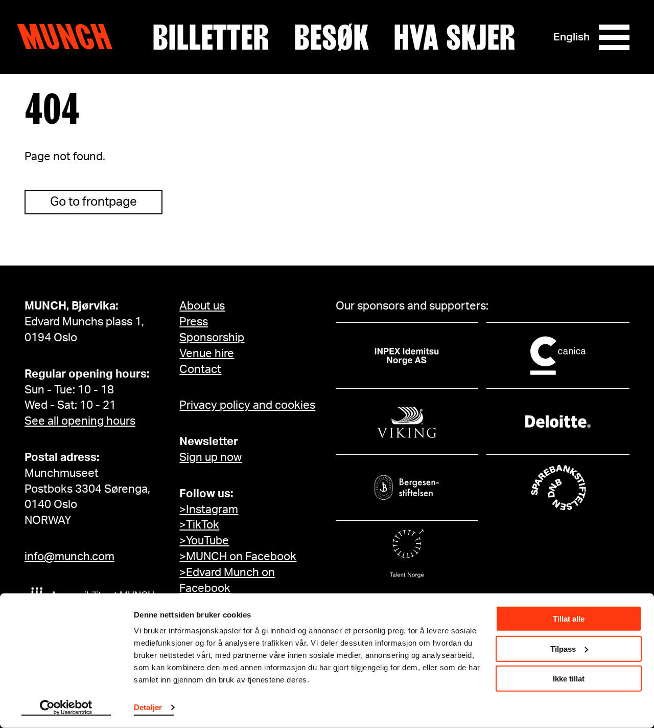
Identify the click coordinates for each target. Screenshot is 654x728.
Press (193, 321)
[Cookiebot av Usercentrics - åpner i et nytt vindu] (66, 708)
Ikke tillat (569, 678)
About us (202, 306)
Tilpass (563, 648)
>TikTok (199, 525)
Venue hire (206, 353)
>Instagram (208, 509)
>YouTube (204, 540)
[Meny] (614, 37)
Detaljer (148, 707)
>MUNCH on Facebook (237, 556)
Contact (200, 369)
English (571, 37)
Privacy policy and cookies (247, 405)
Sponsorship (211, 337)
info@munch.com (69, 556)
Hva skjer (454, 37)
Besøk (331, 37)
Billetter (210, 37)
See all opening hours (80, 421)
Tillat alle (569, 618)
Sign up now (210, 457)
